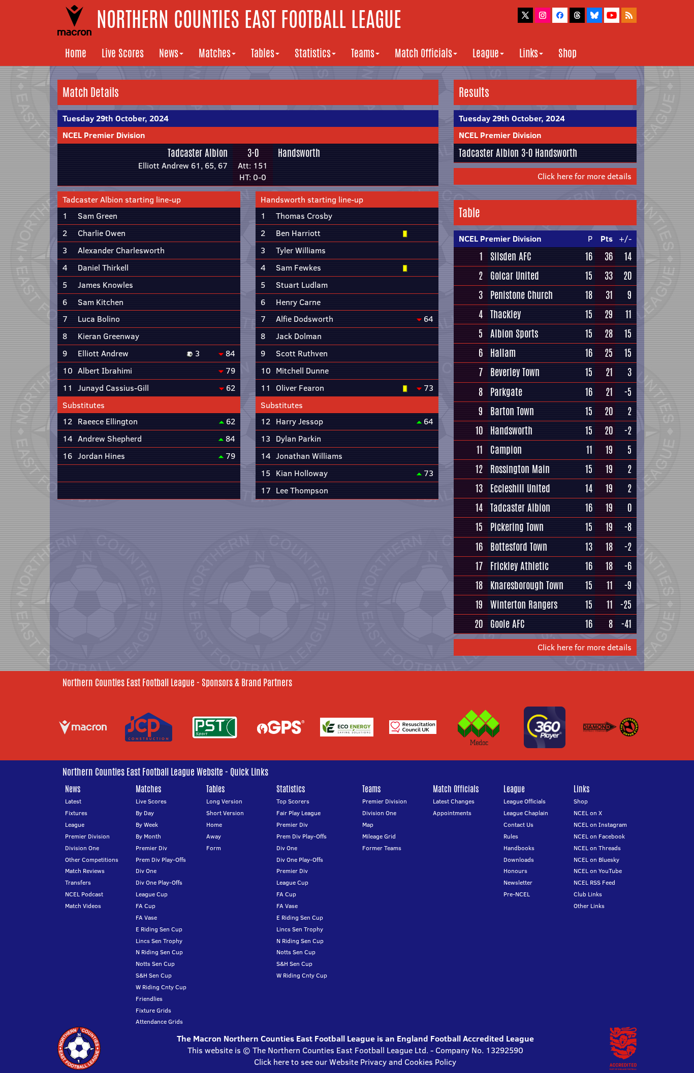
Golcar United (514, 276)
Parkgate (506, 392)
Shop (567, 53)
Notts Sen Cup (155, 963)
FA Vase (146, 917)
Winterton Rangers (523, 604)
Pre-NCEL (516, 894)
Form (213, 848)
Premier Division (87, 836)
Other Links (589, 905)
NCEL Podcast (84, 894)
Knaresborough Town (526, 585)
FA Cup (145, 905)
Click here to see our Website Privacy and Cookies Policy (355, 1061)
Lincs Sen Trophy (159, 940)
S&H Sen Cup (154, 975)
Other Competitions (91, 859)
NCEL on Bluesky (596, 859)
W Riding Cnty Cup (161, 987)
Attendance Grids (159, 1021)
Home (75, 53)
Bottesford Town (518, 547)
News (168, 53)
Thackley (505, 314)
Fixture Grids (153, 1010)
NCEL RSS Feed (594, 882)
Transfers (78, 882)
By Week (147, 824)
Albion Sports (514, 333)
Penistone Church (521, 295)
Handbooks (518, 848)
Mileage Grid (379, 836)
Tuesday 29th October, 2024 (115, 118)
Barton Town (512, 411)
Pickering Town (517, 527)
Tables (262, 53)
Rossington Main (520, 469)
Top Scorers (292, 801)
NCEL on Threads (597, 848)
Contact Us (518, 824)
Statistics (313, 53)
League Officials (524, 801)
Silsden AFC (510, 256)
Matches (215, 53)
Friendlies (149, 998)
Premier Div (151, 848)
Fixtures (76, 813)
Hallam (503, 353)
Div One (146, 870)
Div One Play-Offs (159, 882)
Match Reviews (85, 870)
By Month (148, 836)
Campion (506, 450)
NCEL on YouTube (598, 870)
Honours (515, 870)
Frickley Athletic (519, 566)
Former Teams (381, 848)
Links (528, 53)
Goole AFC (507, 624)
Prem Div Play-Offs (161, 859)
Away (213, 836)
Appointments (452, 813)
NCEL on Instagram (600, 824)
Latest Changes (454, 801)
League (485, 53)
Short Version (225, 813)
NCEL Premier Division (103, 135)
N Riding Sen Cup (159, 952)
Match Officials (423, 53)
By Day (145, 813)
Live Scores (123, 53)
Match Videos (83, 905)
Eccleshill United (520, 488)
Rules (510, 836)
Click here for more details (585, 176)
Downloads (518, 859)
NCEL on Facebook (599, 836)
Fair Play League (298, 813)
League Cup (152, 894)
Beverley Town (515, 372)
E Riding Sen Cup (159, 929)
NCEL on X (588, 813)
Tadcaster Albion (198, 153)
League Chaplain (525, 813)
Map (367, 824)
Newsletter (517, 882)
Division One (82, 848)
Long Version (224, 801)
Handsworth (299, 153)
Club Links (588, 894)
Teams (362, 53)
